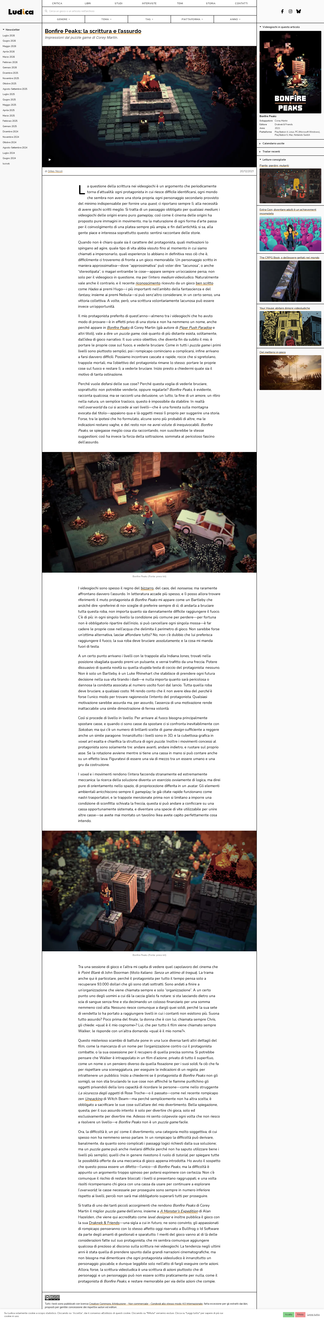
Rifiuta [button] (300, 1314)
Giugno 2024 (9, 158)
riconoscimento (148, 283)
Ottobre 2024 (9, 142)
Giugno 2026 (9, 40)
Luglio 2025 (9, 94)
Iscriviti (6, 163)
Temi (180, 3)
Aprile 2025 (9, 110)
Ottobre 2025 (9, 83)
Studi (118, 3)
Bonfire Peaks (118, 327)
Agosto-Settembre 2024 (15, 147)
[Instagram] (290, 11)
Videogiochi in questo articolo (281, 27)
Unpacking (93, 1098)
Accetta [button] (288, 1314)
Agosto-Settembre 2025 (15, 89)
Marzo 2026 (9, 56)
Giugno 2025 (9, 99)
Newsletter (13, 30)
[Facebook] (282, 11)
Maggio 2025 (9, 104)
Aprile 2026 (9, 51)
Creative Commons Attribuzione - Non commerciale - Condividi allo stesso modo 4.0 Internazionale (146, 1303)
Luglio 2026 (9, 35)
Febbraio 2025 (10, 121)
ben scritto (204, 283)
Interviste (149, 3)
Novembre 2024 (11, 137)
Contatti (241, 3)
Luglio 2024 (9, 153)
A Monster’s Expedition (179, 1211)
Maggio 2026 (9, 46)
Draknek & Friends (104, 1222)
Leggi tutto (313, 1314)
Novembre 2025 (11, 78)
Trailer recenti (271, 151)
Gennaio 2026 (10, 67)
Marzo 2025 (9, 115)
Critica (57, 3)
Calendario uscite (273, 143)
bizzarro (147, 588)
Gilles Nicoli (55, 171)
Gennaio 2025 (10, 126)
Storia (210, 3)
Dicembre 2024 (10, 131)
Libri (88, 3)
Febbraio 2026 (10, 62)
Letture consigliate (274, 160)
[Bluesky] (298, 11)
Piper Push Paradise (195, 327)
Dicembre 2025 (10, 73)
